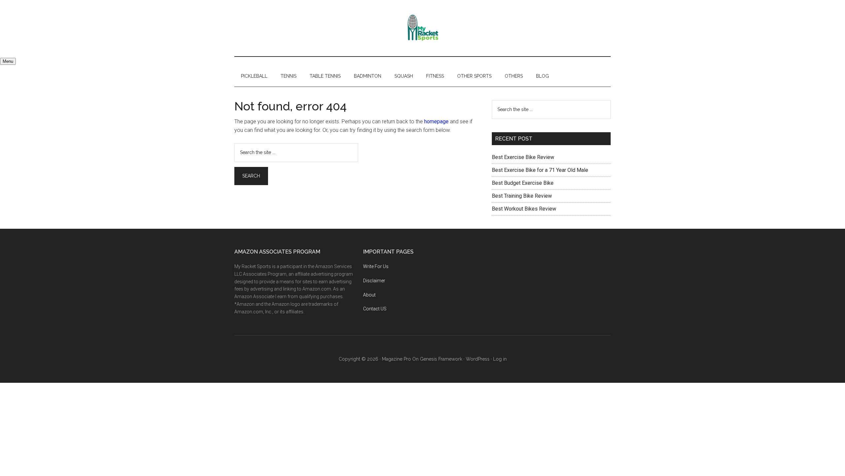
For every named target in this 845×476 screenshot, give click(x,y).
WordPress (478, 359)
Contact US (375, 308)
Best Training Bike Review (522, 196)
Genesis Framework (441, 359)
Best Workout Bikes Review (524, 209)
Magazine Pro (396, 359)
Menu (8, 61)
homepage (436, 121)
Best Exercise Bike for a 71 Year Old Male (540, 170)
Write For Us (376, 266)
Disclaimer (374, 280)
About (369, 295)
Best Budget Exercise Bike (523, 183)
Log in (500, 359)
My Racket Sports (422, 28)
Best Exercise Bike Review (523, 157)
